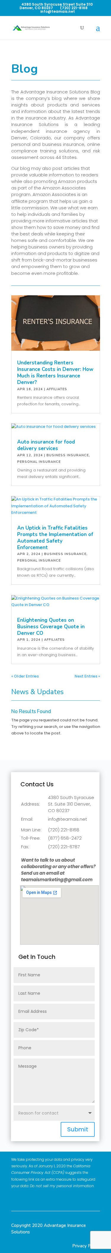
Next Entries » (87, 676)
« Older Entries (25, 676)
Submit (77, 1129)
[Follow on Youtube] (80, 1198)
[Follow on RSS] (94, 1198)
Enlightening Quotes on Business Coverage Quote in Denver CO (51, 627)
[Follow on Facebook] (26, 1198)
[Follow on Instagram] (67, 1198)
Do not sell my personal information (62, 1185)
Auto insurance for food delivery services (46, 445)
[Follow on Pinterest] (40, 1198)
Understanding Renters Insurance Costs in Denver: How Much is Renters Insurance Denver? (55, 372)
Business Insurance (67, 455)
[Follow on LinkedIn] (53, 1198)
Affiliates (56, 389)
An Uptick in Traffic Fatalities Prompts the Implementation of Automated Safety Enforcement (55, 538)
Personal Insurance (39, 462)
